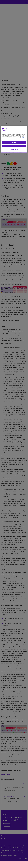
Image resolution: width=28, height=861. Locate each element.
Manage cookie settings (14, 149)
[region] (14, 139)
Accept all (14, 142)
